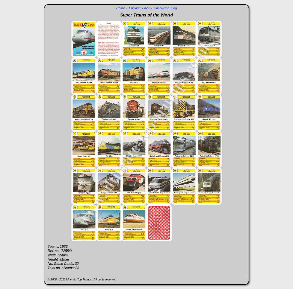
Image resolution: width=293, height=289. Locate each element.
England (134, 8)
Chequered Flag (165, 8)
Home (120, 8)
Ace (147, 8)
